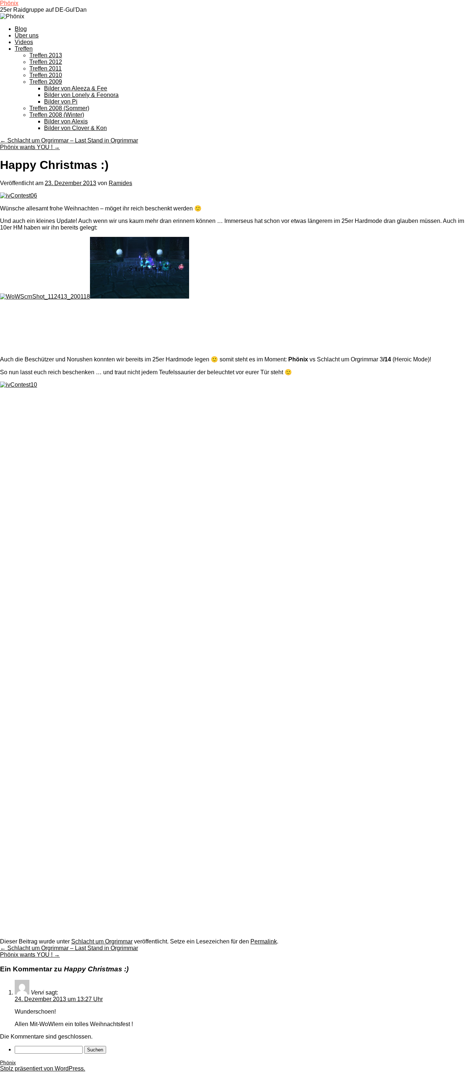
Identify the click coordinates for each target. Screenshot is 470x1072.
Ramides (120, 183)
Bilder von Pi (60, 101)
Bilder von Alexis (66, 121)
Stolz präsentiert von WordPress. (42, 1068)
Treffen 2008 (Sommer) (59, 108)
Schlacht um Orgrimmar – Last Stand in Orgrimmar (69, 140)
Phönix (9, 3)
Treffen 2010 (45, 75)
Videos (24, 42)
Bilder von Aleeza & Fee (75, 88)
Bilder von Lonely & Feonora (81, 95)
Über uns (27, 35)
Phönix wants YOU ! (30, 147)
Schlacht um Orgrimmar (102, 941)
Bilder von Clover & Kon (75, 128)
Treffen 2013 (45, 55)
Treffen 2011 (45, 68)
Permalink (263, 941)
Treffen (24, 49)
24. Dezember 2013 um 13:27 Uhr (59, 999)
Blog (21, 29)
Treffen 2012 (45, 62)
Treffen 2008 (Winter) (56, 115)
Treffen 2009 (45, 82)
